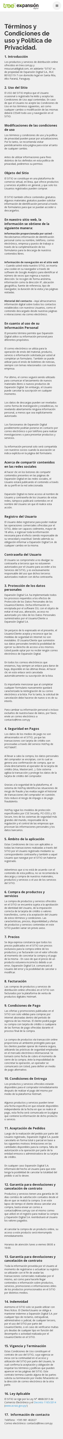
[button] (56, 5)
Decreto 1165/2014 (45, 1402)
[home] (18, 6)
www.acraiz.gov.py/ (16, 1405)
